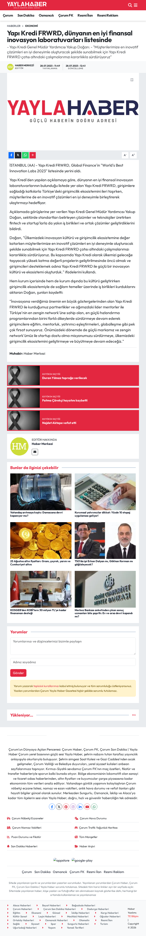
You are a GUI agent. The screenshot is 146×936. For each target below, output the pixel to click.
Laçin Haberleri (47, 916)
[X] (59, 807)
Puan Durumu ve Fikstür (26, 837)
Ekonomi (31, 26)
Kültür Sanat (19, 916)
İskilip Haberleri (80, 912)
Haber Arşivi (87, 846)
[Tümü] (134, 715)
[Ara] (130, 5)
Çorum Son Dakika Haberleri (59, 908)
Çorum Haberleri (22, 908)
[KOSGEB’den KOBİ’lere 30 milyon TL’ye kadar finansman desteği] (40, 589)
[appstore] (61, 860)
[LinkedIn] (80, 807)
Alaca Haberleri (21, 905)
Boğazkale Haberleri (83, 905)
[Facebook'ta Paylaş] (11, 155)
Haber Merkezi (42, 444)
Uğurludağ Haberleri (24, 927)
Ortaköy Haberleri (23, 920)
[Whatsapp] (94, 807)
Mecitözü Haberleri (77, 916)
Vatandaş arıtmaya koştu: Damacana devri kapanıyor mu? (36, 514)
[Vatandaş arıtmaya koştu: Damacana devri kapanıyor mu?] (40, 491)
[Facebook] (52, 807)
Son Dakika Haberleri (24, 846)
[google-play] (82, 860)
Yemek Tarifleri (75, 927)
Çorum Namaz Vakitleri (26, 827)
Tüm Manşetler (88, 837)
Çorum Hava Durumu (93, 818)
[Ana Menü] (135, 5)
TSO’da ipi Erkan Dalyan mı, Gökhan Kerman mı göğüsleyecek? (104, 562)
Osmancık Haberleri (56, 920)
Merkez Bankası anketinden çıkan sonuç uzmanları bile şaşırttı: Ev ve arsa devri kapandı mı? (104, 613)
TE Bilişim (133, 916)
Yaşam (51, 927)
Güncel (56, 912)
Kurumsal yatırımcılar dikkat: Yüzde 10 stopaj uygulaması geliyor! (102, 514)
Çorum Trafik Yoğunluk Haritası (98, 827)
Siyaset (35, 923)
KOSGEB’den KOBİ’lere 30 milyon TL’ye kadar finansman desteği (38, 611)
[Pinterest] (66, 807)
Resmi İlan (85, 15)
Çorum (8, 15)
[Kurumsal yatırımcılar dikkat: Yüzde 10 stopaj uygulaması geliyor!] (105, 491)
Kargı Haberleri (109, 912)
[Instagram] (73, 807)
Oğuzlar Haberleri (109, 916)
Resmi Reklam (107, 15)
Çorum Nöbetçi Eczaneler (28, 818)
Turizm (104, 923)
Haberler (14, 26)
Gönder (18, 673)
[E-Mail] (35, 452)
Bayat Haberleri (51, 905)
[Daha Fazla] (32, 155)
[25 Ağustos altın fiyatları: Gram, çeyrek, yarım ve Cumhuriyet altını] (40, 540)
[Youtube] (87, 807)
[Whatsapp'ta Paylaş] (25, 155)
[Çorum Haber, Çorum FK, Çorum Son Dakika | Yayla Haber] (27, 5)
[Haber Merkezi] (19, 446)
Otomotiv (84, 920)
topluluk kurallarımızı (46, 686)
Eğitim (16, 912)
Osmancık (46, 15)
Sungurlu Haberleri (78, 923)
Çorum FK (65, 15)
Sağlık (16, 923)
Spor (53, 923)
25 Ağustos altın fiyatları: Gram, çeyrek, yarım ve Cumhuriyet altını (40, 562)
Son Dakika (25, 15)
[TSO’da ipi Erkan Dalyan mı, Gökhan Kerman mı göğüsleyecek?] (105, 540)
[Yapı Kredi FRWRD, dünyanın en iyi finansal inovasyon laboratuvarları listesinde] (73, 111)
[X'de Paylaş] (18, 155)
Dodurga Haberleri (97, 908)
